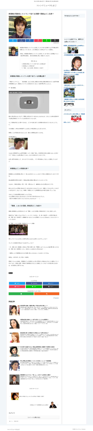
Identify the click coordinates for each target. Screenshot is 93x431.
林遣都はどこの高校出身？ (29, 66)
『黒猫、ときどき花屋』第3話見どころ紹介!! (33, 68)
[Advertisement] (74, 27)
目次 (32, 61)
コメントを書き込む (34, 417)
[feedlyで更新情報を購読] (21, 293)
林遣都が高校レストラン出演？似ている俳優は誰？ (34, 63)
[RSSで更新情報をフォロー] (46, 293)
